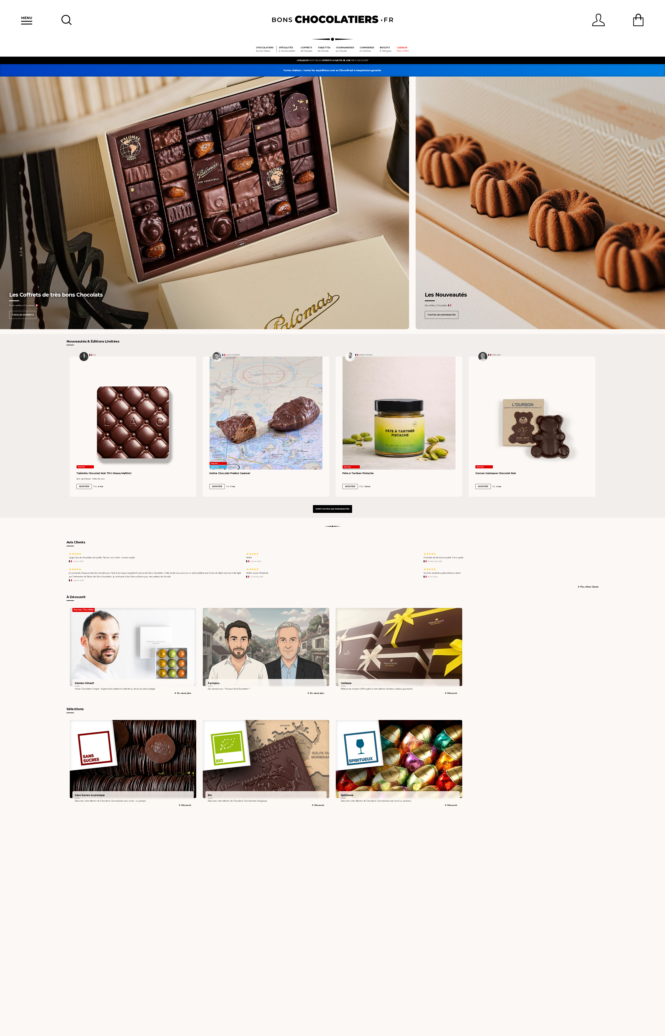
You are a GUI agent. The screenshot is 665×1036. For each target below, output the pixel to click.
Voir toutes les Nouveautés (332, 509)
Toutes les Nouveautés (441, 315)
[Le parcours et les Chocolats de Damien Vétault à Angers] (133, 647)
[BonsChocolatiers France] (332, 19)
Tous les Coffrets (23, 315)
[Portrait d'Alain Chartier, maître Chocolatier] (217, 357)
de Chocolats (306, 49)
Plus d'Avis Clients (589, 586)
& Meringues (385, 49)
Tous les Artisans (264, 49)
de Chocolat (324, 49)
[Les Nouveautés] (540, 203)
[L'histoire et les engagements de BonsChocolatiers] (266, 647)
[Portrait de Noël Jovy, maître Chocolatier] (483, 357)
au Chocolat (345, 49)
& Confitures (367, 49)
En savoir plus (184, 693)
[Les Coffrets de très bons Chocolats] (204, 203)
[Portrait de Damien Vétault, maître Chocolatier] (350, 357)
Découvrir (452, 693)
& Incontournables (287, 49)
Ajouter (84, 486)
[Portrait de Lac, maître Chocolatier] (84, 357)
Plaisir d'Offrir (403, 49)
